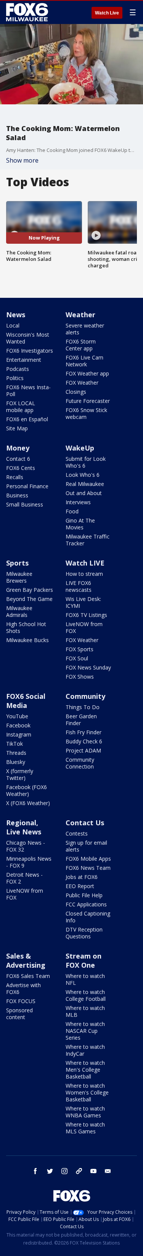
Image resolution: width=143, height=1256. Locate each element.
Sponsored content (19, 1014)
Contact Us (85, 822)
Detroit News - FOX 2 (24, 878)
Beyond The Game (29, 598)
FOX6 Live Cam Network (84, 361)
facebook (35, 1171)
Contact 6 (18, 458)
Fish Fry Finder (83, 732)
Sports (17, 562)
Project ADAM (83, 750)
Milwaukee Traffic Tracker (87, 540)
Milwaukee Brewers (19, 577)
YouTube (17, 716)
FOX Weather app (87, 373)
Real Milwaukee (85, 483)
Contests (77, 833)
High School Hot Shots (26, 627)
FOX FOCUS (20, 1001)
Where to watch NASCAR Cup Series (85, 1030)
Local (12, 325)
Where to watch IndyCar (85, 1050)
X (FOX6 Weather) (28, 803)
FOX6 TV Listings (86, 614)
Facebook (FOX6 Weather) (26, 790)
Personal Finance (27, 486)
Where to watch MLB (85, 1011)
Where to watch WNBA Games (85, 1112)
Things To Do (83, 707)
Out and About (84, 493)
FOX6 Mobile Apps (88, 858)
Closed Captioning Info (88, 917)
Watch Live (107, 13)
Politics (15, 378)
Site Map (17, 428)
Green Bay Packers (29, 589)
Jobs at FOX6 (82, 876)
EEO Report (80, 886)
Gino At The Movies (80, 524)
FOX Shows (80, 676)
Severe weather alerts (85, 329)
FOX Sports (79, 649)
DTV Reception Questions (84, 933)
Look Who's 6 (83, 474)
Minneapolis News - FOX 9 (28, 862)
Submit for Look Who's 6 (86, 462)
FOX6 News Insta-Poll (28, 391)
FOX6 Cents (20, 467)
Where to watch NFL (85, 979)
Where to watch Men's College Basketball (85, 1069)
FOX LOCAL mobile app (20, 406)
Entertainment (23, 359)
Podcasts (17, 368)
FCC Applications (86, 904)
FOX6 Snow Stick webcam (86, 413)
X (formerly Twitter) (19, 774)
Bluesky (15, 761)
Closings (76, 391)
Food (72, 511)
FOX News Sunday (88, 667)
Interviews (78, 502)
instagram (64, 1171)
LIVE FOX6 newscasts (79, 586)
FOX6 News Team (88, 867)
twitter (50, 1171)
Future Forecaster (88, 400)
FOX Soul (77, 658)
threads (79, 1171)
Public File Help (84, 895)
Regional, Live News (23, 827)
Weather (80, 314)
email (108, 1171)
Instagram (18, 734)
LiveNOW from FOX (84, 627)
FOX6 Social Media (25, 701)
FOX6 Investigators (29, 350)
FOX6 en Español (27, 419)
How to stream (84, 573)
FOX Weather (82, 382)
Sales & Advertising (25, 960)
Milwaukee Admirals (19, 611)
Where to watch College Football (86, 995)
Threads (16, 752)
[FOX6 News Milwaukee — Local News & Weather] (28, 12)
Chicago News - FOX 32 (25, 846)
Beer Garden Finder (81, 720)
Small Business (24, 504)
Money (17, 447)
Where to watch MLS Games (85, 1128)
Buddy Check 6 (84, 741)
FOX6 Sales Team (28, 976)
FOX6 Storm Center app (81, 345)
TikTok (14, 743)
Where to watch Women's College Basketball (87, 1092)
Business (17, 495)
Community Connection (80, 763)
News (15, 314)
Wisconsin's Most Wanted (27, 338)
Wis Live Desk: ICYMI (83, 602)
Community (85, 696)
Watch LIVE (85, 562)
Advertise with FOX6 (23, 988)
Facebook (18, 725)
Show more (22, 160)
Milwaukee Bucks (27, 640)
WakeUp (80, 447)
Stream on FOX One (83, 960)
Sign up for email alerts (86, 846)
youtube (93, 1171)
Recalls (14, 477)
